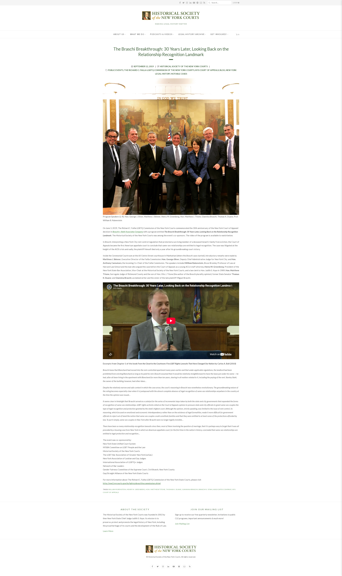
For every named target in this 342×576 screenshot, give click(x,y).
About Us (118, 34)
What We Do (137, 34)
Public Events (115, 70)
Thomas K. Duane (174, 489)
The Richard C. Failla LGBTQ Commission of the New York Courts (159, 70)
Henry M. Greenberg (136, 489)
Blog (222, 70)
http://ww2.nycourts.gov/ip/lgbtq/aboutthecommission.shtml (132, 483)
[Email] (184, 566)
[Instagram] (163, 566)
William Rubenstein (117, 489)
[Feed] (190, 566)
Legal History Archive (191, 34)
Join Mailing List (182, 523)
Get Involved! (218, 34)
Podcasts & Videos (161, 34)
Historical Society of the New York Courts (184, 66)
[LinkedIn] (168, 566)
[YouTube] (174, 566)
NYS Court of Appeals (207, 70)
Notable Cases (179, 74)
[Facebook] (152, 566)
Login (235, 2)
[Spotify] (179, 566)
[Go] (209, 3)
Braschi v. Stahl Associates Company (215, 489)
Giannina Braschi (190, 489)
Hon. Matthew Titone (155, 489)
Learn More (108, 531)
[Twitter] (158, 566)
